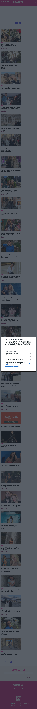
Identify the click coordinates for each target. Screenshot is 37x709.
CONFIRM (12, 366)
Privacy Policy (24, 369)
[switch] (30, 353)
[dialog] (18, 354)
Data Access (18, 369)
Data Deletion (13, 369)
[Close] (34, 339)
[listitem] (18, 351)
